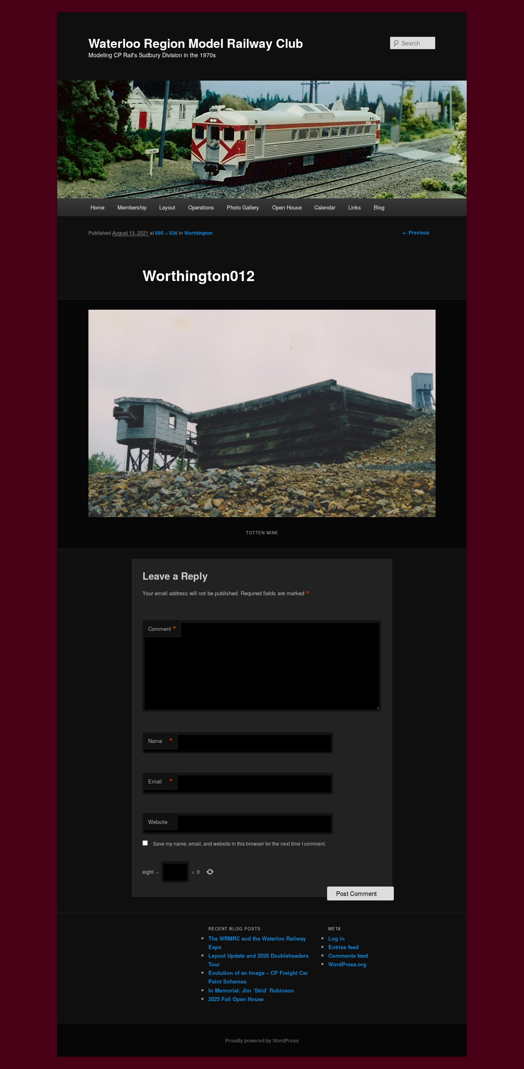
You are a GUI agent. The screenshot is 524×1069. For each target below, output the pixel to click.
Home (97, 207)
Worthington (198, 232)
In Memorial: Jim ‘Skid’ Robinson (251, 990)
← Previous (415, 232)
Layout (167, 207)
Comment (162, 628)
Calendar (324, 207)
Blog (379, 207)
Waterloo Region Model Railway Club (195, 43)
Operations (201, 207)
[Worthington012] (262, 414)
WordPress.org (347, 964)
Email (160, 781)
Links (354, 207)
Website (157, 822)
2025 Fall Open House (236, 999)
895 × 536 (166, 232)
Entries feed (343, 947)
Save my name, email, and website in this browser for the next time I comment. (239, 843)
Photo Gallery (243, 207)
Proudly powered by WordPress (262, 1040)
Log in (336, 938)
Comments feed (348, 955)
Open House (287, 207)
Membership (132, 207)
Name (160, 740)
